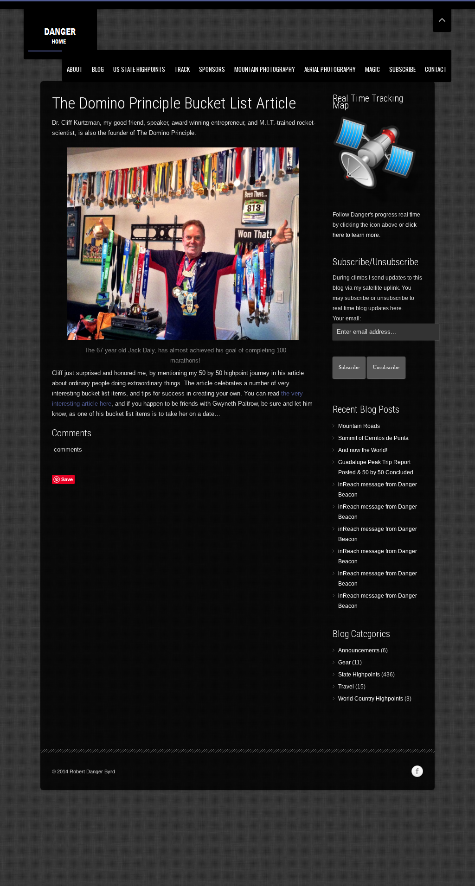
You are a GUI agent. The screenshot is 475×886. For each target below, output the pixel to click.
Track (182, 69)
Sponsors (212, 69)
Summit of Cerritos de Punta (373, 438)
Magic (372, 69)
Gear (344, 662)
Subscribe (402, 69)
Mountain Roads (359, 426)
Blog (98, 69)
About (75, 69)
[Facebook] (417, 771)
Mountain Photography (264, 69)
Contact (436, 69)
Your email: (347, 318)
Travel (346, 686)
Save (67, 479)
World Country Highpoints (370, 698)
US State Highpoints (139, 69)
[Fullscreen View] (442, 16)
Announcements (358, 650)
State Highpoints (359, 674)
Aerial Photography (330, 69)
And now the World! (362, 450)
